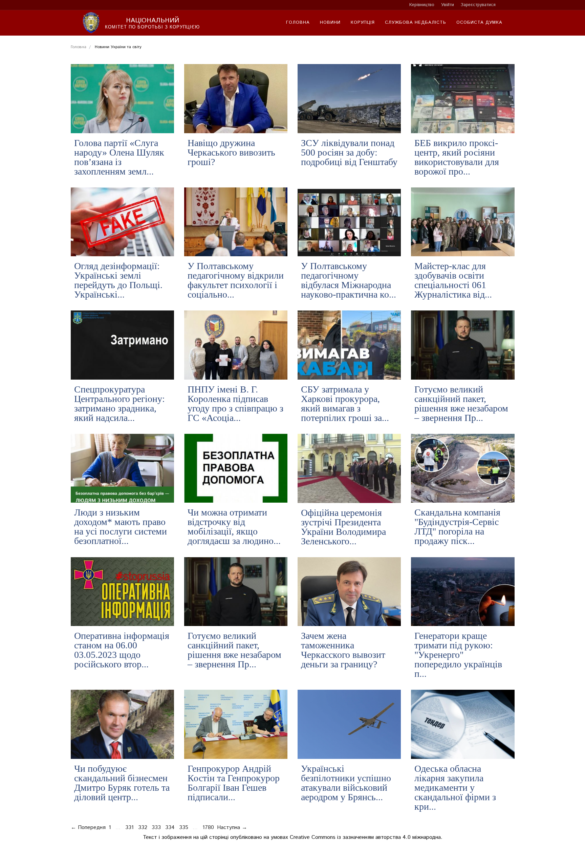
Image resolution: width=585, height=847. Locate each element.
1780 (208, 827)
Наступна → (232, 827)
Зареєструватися (478, 5)
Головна (298, 22)
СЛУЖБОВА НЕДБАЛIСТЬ (415, 22)
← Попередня (88, 827)
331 (129, 827)
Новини (330, 22)
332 (142, 827)
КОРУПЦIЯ (363, 22)
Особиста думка (479, 22)
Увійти (447, 5)
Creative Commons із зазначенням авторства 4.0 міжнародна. (366, 837)
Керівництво (421, 5)
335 (183, 827)
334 (170, 827)
